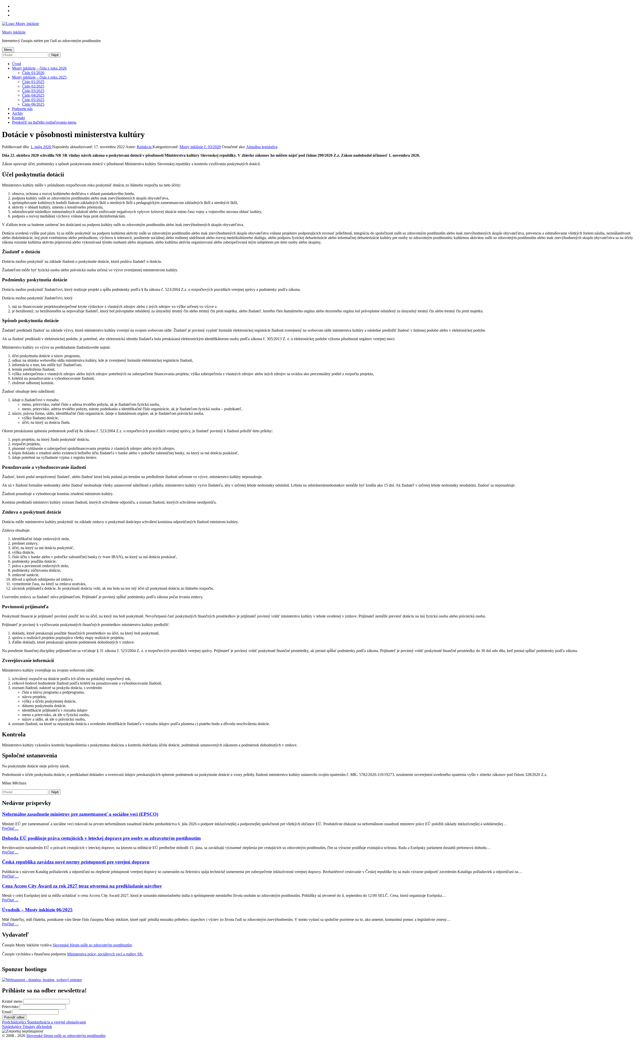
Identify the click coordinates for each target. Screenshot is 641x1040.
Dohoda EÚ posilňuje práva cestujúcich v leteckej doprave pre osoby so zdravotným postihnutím (101, 838)
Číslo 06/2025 (33, 104)
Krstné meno (12, 1001)
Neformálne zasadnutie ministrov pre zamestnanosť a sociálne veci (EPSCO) (80, 814)
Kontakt (18, 118)
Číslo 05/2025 (33, 100)
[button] (23, 1031)
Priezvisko (10, 1006)
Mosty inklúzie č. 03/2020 (200, 147)
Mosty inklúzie (14, 32)
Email (6, 1012)
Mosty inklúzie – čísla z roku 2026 (39, 68)
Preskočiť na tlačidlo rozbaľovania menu (44, 122)
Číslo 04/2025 (33, 95)
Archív (17, 113)
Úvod (16, 64)
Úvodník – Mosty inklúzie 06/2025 (37, 909)
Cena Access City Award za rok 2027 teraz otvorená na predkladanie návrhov (82, 886)
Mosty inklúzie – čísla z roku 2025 (39, 77)
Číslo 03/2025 (33, 91)
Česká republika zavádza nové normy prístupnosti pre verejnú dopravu (75, 862)
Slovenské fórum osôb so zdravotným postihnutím (92, 945)
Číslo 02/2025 (33, 86)
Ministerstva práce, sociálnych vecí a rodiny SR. (105, 954)
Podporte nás (22, 109)
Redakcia (144, 147)
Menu (8, 50)
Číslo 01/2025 (33, 82)
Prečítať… (10, 828)
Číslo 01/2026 (33, 73)
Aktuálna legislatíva (261, 147)
